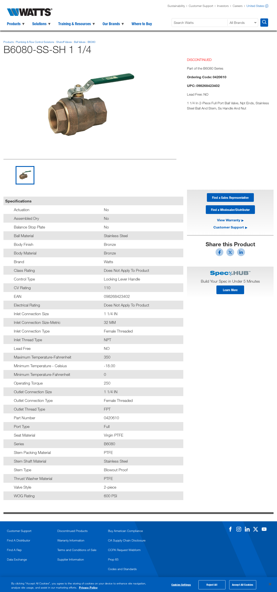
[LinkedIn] (247, 529)
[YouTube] (264, 529)
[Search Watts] (264, 22)
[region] (138, 584)
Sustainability (176, 6)
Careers (238, 6)
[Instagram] (238, 529)
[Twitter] (255, 529)
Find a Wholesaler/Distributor (230, 210)
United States (255, 6)
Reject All (211, 584)
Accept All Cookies (242, 584)
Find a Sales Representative (230, 197)
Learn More (230, 290)
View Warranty (228, 220)
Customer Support (201, 6)
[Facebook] (230, 529)
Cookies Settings (181, 584)
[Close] (270, 584)
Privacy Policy (88, 587)
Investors (223, 6)
